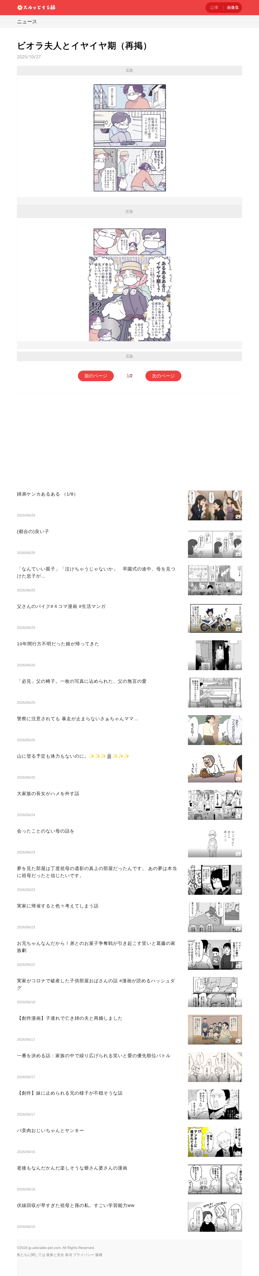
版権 (98, 1255)
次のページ (163, 375)
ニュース (27, 21)
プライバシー (83, 1255)
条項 (68, 1255)
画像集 (233, 7)
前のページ (95, 375)
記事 (214, 7)
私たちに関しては (31, 1255)
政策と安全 (55, 1255)
